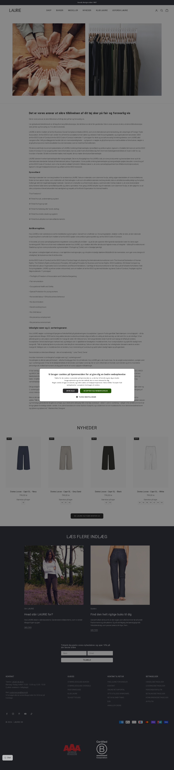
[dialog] (87, 385)
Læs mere (103, 385)
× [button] (132, 371)
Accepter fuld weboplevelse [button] (96, 391)
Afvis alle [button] (70, 391)
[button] (87, 396)
